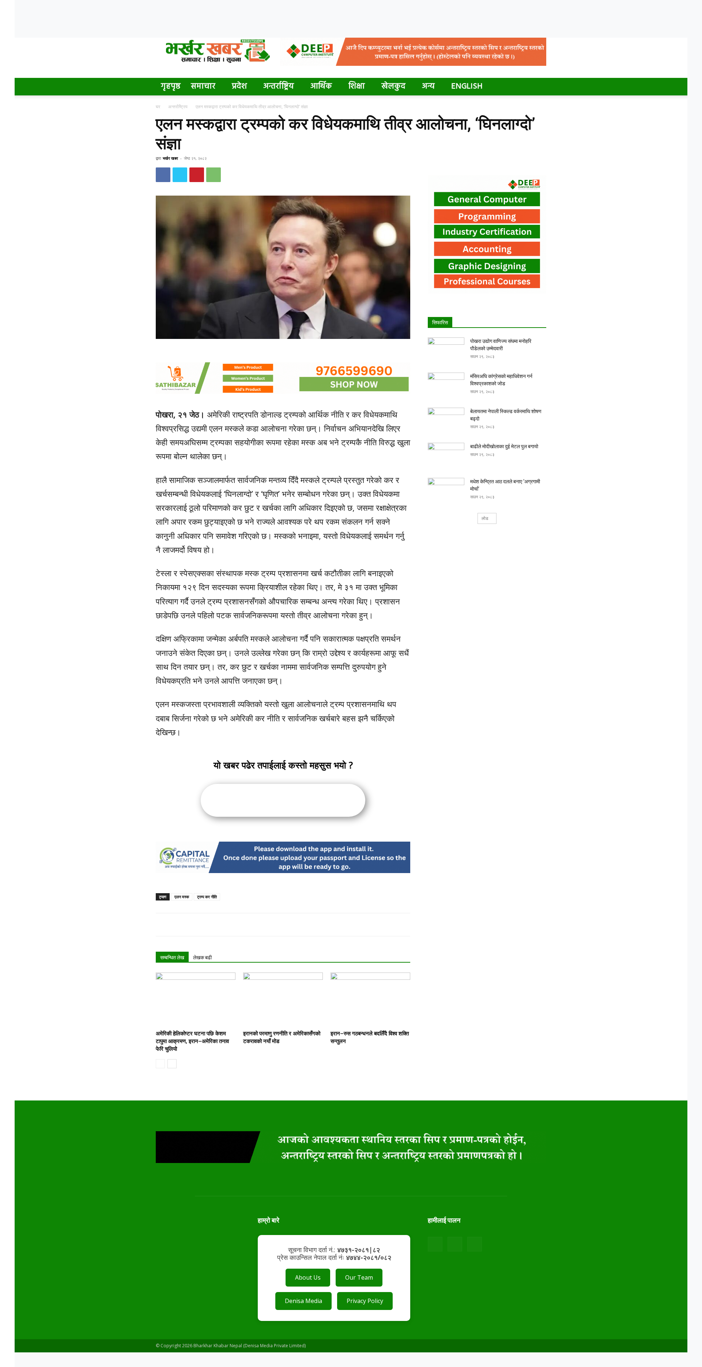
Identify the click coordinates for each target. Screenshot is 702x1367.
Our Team (359, 1277)
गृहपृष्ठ (171, 86)
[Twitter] (180, 174)
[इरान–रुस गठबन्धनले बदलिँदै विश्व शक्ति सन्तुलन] (370, 1000)
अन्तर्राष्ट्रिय (278, 86)
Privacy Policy (365, 1301)
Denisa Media (303, 1301)
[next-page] (172, 1063)
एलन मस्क (181, 896)
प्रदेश (239, 86)
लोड (485, 518)
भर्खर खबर (170, 158)
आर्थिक (321, 86)
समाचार (203, 86)
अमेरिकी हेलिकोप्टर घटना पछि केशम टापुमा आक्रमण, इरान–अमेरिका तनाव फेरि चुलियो (192, 1041)
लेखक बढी (202, 957)
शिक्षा (356, 86)
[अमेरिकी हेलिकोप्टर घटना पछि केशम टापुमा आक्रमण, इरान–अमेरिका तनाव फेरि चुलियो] (195, 1000)
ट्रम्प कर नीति (207, 896)
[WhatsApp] (213, 174)
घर (158, 106)
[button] (537, 87)
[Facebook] (163, 174)
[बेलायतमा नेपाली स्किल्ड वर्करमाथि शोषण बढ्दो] (446, 420)
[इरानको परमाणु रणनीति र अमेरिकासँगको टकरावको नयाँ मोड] (283, 1000)
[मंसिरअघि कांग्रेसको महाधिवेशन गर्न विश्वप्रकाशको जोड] (446, 385)
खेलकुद (393, 86)
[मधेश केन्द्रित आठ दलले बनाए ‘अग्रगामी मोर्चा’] (446, 490)
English (466, 86)
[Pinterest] (196, 174)
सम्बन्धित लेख (172, 957)
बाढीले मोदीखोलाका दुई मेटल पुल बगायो (504, 446)
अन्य (428, 86)
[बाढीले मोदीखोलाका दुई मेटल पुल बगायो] (446, 455)
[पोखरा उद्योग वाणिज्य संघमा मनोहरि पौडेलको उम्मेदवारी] (446, 350)
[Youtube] (474, 1244)
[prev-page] (160, 1063)
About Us (308, 1277)
